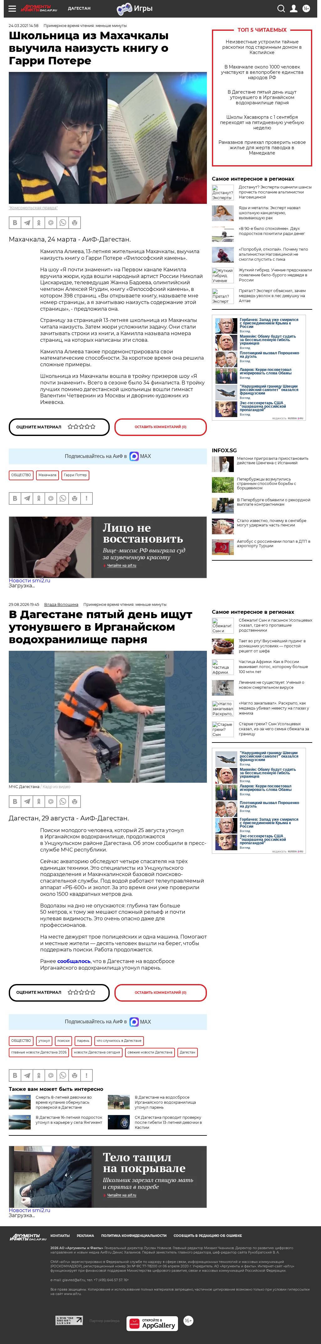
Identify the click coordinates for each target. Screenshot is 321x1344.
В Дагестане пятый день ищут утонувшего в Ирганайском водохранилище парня (262, 98)
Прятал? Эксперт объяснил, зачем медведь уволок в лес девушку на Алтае (272, 295)
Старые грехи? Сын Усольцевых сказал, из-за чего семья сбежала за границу (274, 728)
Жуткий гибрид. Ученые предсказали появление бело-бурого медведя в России (275, 275)
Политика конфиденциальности (133, 1236)
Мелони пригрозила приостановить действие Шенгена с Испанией (272, 460)
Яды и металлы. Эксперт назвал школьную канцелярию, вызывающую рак (270, 212)
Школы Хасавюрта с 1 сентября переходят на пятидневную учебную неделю (262, 123)
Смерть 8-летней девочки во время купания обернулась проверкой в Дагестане (64, 1102)
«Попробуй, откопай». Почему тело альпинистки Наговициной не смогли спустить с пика (273, 254)
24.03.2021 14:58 (24, 25)
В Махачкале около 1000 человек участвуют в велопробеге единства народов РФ (262, 72)
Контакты (60, 1236)
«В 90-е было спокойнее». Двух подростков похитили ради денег (272, 231)
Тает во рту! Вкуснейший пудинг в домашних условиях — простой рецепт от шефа (272, 646)
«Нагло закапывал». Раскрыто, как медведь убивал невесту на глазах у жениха (274, 708)
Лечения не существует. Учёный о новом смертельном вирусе (271, 685)
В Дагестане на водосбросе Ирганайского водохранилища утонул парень (165, 1102)
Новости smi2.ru (29, 581)
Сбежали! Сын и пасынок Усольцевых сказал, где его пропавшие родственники (275, 625)
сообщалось (74, 961)
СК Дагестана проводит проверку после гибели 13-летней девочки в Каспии (168, 1122)
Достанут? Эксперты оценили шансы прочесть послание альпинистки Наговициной (275, 192)
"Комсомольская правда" (33, 207)
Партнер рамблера (104, 1321)
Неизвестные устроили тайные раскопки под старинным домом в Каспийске (262, 47)
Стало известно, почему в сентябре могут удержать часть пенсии (271, 523)
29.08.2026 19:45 (24, 604)
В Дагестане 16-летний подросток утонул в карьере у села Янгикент (69, 1120)
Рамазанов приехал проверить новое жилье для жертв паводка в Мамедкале (262, 148)
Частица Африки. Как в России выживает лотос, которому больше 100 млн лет (273, 666)
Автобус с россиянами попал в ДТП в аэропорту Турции (273, 543)
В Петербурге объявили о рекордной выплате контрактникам (273, 502)
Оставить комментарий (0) (161, 427)
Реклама (85, 1236)
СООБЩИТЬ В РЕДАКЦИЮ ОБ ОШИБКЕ (208, 1236)
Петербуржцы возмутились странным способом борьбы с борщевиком (266, 483)
